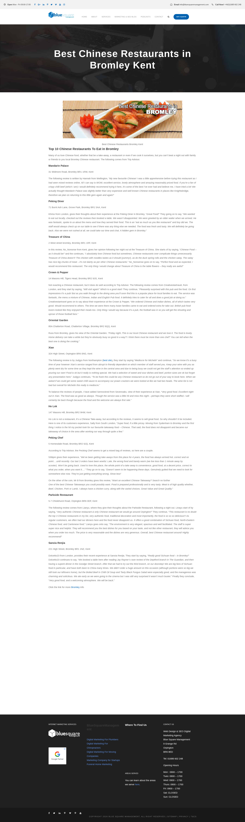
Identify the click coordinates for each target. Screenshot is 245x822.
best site (107, 360)
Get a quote (181, 16)
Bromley (75, 587)
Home (84, 17)
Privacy (183, 816)
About (94, 17)
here (137, 784)
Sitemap (172, 816)
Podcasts (145, 17)
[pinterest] (47, 4)
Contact (159, 17)
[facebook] (34, 4)
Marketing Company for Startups (103, 760)
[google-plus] (39, 4)
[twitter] (51, 4)
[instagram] (64, 4)
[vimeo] (56, 4)
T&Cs (194, 816)
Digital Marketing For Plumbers (102, 739)
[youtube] (60, 4)
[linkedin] (43, 4)
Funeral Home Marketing (99, 764)
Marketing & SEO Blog (126, 17)
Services (106, 17)
